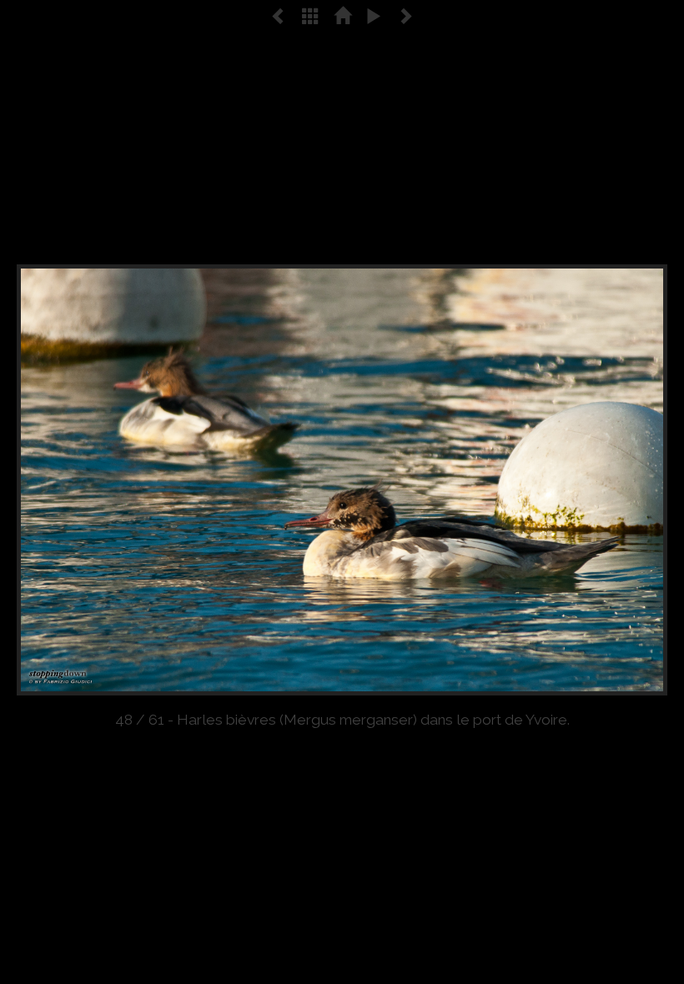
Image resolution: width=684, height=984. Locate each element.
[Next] (537, 479)
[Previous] (147, 479)
